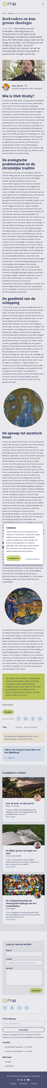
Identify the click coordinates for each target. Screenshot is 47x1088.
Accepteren (13, 558)
